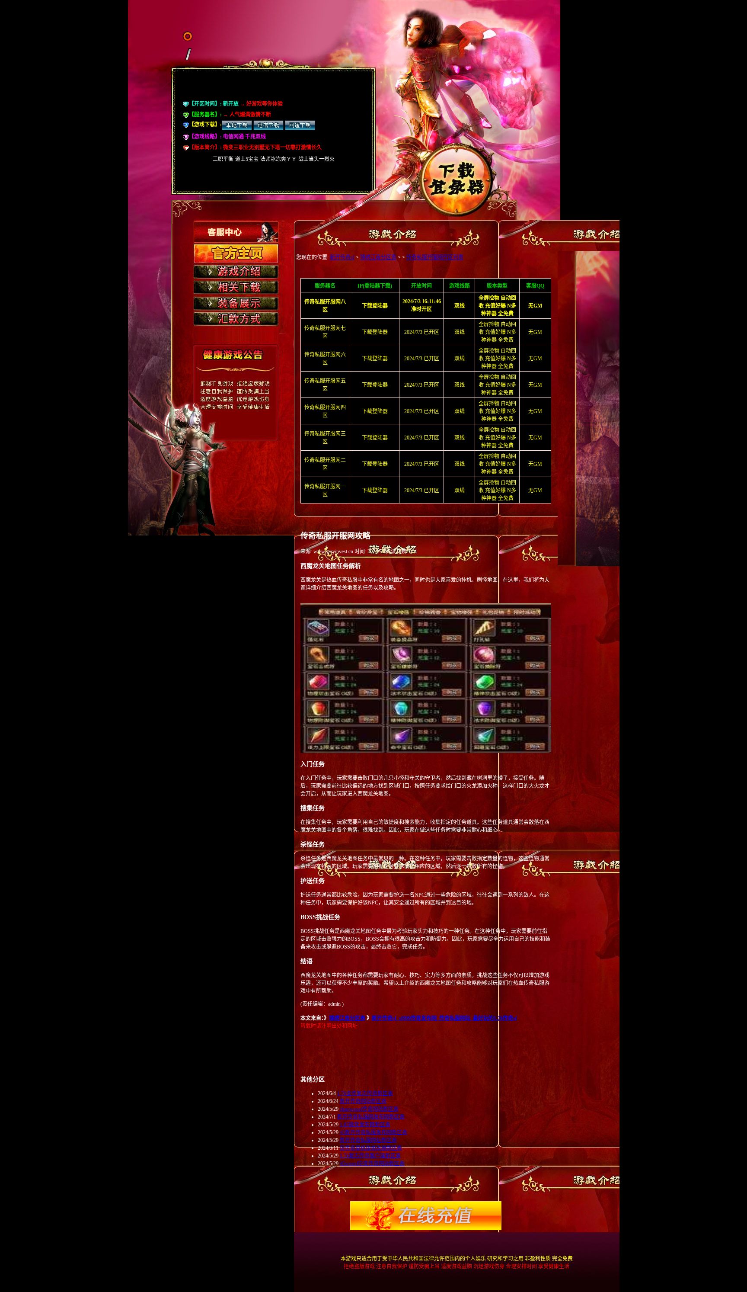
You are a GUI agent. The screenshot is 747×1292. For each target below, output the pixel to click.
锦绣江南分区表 (378, 257)
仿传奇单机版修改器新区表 (371, 1148)
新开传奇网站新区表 (363, 1101)
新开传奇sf (342, 257)
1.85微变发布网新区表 (365, 1125)
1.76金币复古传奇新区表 (365, 1093)
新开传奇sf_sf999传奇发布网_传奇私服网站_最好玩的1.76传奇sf (444, 1018)
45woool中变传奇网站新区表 (372, 1164)
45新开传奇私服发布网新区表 (373, 1132)
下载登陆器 (375, 332)
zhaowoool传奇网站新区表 (369, 1109)
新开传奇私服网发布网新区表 (371, 1117)
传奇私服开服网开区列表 (434, 257)
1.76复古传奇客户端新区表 (370, 1156)
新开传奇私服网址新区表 (368, 1140)
